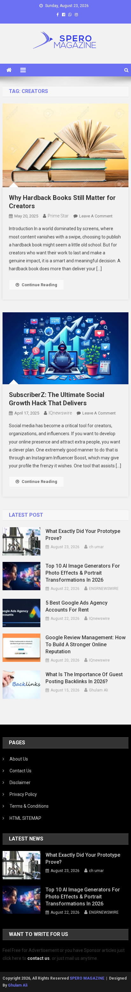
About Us (19, 759)
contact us (38, 958)
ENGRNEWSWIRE (104, 588)
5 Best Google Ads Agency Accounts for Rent (76, 606)
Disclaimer (20, 782)
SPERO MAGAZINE (87, 978)
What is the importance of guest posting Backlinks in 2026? (84, 677)
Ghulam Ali (98, 690)
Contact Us (20, 770)
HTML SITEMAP (25, 818)
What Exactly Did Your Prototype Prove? (82, 534)
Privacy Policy (23, 794)
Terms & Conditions (29, 806)
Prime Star (58, 215)
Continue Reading (39, 284)
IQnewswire (60, 412)
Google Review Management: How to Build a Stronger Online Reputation (85, 644)
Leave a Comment (96, 216)
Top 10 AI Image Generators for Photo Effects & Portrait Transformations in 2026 (82, 573)
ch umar (96, 547)
